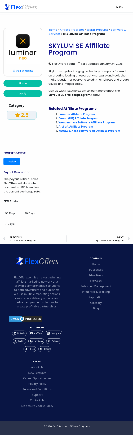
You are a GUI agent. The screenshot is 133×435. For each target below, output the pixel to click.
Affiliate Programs (72, 30)
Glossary (96, 303)
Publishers (96, 270)
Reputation (96, 297)
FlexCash (96, 281)
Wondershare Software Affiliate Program (87, 122)
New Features (37, 373)
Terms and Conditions (37, 389)
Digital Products (97, 30)
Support (37, 395)
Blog (96, 308)
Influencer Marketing (96, 292)
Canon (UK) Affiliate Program (79, 118)
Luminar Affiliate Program (77, 114)
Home (53, 30)
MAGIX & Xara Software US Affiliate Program (89, 131)
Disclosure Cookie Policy (37, 406)
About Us (37, 367)
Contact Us (37, 400)
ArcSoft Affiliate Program (76, 126)
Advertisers (95, 275)
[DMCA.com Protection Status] (37, 318)
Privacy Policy (37, 384)
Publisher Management (96, 286)
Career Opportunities (37, 378)
